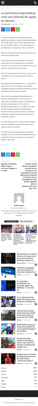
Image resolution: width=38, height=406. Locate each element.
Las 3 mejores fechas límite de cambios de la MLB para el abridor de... (27, 299)
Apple (3, 381)
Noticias (8, 7)
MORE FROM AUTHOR (26, 221)
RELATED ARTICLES (11, 221)
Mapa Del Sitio (19, 399)
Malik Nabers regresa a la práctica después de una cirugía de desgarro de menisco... (26, 327)
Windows (4, 384)
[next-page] (20, 248)
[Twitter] (8, 29)
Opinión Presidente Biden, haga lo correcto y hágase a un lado (9, 167)
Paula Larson (6, 24)
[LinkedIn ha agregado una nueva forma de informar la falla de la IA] (8, 272)
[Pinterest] (13, 29)
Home (2, 7)
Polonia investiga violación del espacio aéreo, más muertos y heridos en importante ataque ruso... (26, 342)
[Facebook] (3, 29)
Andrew (19, 275)
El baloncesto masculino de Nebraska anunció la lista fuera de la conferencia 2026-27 (26, 357)
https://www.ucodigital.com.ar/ (19, 208)
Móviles (3, 387)
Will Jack (19, 320)
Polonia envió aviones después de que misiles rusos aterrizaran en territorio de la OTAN (26, 314)
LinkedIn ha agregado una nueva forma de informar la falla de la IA (26, 270)
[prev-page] (18, 248)
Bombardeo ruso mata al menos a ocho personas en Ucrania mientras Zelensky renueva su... (27, 257)
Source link (4, 145)
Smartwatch (4, 377)
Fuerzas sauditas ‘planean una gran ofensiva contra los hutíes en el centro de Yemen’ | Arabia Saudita (6, 237)
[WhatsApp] (18, 29)
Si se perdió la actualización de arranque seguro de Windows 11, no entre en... (25, 285)
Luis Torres (20, 304)
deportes (3, 371)
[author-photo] (19, 198)
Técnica (3, 374)
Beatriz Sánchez (21, 263)
